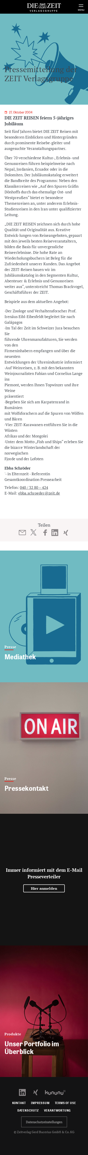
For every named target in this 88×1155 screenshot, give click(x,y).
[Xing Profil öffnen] (38, 1092)
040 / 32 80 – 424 (34, 487)
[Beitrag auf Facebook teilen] (45, 532)
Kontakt (19, 1103)
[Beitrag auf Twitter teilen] (33, 532)
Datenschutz (28, 1110)
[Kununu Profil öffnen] (57, 1092)
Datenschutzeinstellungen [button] (44, 1122)
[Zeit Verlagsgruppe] (44, 6)
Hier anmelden (44, 888)
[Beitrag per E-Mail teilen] (22, 533)
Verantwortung (57, 1110)
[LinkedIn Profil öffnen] (25, 1092)
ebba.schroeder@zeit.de (39, 493)
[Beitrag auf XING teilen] (66, 533)
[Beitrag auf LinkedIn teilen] (55, 532)
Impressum (40, 1103)
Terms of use (65, 1103)
